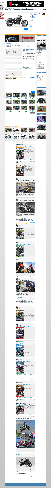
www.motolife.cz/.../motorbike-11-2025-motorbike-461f (24, 384)
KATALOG (10, 9)
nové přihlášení (30, 220)
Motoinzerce (32, 49)
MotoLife (25, 218)
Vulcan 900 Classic (39, 79)
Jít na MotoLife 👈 (32, 379)
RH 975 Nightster (15, 97)
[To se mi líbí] (32, 341)
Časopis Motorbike (20, 144)
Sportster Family (39, 53)
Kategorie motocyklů (18, 10)
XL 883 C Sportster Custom (8, 97)
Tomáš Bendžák (20, 297)
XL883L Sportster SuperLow (40, 68)
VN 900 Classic (38, 75)
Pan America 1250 (32, 104)
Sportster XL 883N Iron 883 (40, 61)
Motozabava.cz (15, 0)
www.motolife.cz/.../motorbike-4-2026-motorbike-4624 (24, 244)
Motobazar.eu (10, 0)
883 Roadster (38, 51)
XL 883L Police (38, 65)
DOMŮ (7, 9)
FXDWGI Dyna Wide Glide (23, 110)
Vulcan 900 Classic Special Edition (41, 78)
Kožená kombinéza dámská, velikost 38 (41, 105)
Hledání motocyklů (28, 10)
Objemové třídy (23, 10)
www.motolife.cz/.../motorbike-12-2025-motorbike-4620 (24, 361)
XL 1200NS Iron (16, 104)
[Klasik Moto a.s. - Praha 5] (16, 101)
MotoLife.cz (19, 0)
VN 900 (38, 74)
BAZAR (16, 9)
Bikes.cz (6, 0)
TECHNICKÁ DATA (8, 43)
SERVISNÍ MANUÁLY (13, 43)
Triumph (38, 82)
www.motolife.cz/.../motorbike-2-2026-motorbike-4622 (24, 326)
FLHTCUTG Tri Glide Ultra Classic (32, 110)
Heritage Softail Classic (8, 104)
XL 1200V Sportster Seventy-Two (8, 110)
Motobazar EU (29, 49)
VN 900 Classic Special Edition (40, 76)
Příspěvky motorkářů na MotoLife (22, 142)
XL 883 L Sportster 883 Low (40, 66)
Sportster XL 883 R (39, 62)
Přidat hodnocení (43, 28)
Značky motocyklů (12, 10)
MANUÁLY (13, 9)
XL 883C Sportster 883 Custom (40, 64)
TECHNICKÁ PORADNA (19, 43)
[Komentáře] (34, 144)
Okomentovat (32, 159)
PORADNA (19, 9)
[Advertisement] (20, 85)
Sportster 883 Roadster (39, 52)
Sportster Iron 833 (39, 54)
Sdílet (26, 159)
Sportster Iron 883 (39, 55)
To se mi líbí (19, 159)
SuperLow (38, 63)
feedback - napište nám (27, 68)
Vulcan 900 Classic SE (39, 80)
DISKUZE (22, 9)
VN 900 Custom (39, 77)
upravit (45, 21)
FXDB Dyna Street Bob (32, 97)
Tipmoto (27, 50)
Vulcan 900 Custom (39, 81)
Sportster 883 (24, 97)
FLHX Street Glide (24, 104)
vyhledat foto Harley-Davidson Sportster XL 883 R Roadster (38, 26)
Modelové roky (7, 10)
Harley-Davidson (39, 50)
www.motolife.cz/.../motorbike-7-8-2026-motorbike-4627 (24, 146)
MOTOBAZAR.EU (41, 87)
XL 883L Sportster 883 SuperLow (41, 67)
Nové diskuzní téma (32, 77)
